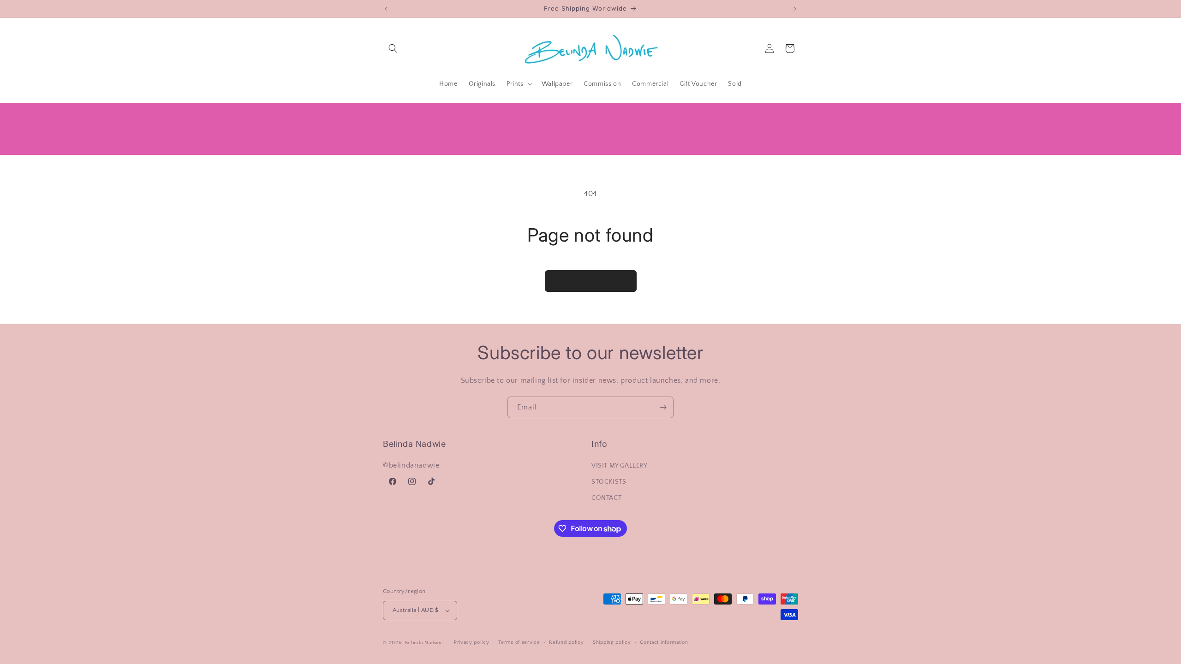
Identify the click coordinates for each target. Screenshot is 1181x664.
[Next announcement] (795, 9)
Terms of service (519, 642)
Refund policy (566, 642)
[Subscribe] (663, 407)
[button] (393, 48)
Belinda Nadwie (424, 643)
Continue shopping (591, 281)
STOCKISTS (608, 482)
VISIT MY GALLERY (619, 465)
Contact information (664, 642)
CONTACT (606, 498)
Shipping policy (612, 642)
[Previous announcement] (386, 9)
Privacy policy (471, 642)
